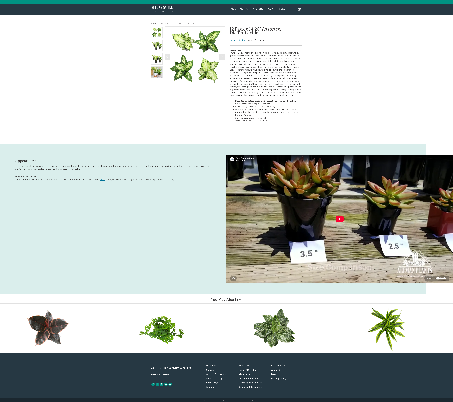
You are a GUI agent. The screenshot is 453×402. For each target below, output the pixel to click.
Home (153, 23)
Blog (273, 374)
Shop (233, 9)
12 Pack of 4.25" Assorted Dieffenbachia (177, 23)
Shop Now (211, 365)
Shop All (210, 370)
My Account (244, 365)
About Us (244, 9)
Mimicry (210, 387)
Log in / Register (247, 370)
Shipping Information (250, 387)
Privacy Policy (278, 378)
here (102, 180)
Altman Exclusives (216, 374)
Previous (167, 57)
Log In (271, 9)
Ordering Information (250, 382)
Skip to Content (446, 2)
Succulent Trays (215, 378)
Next (222, 57)
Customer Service (248, 378)
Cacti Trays (212, 382)
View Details (254, 2)
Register (282, 9)
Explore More (278, 365)
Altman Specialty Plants (220, 400)
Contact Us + (258, 9)
